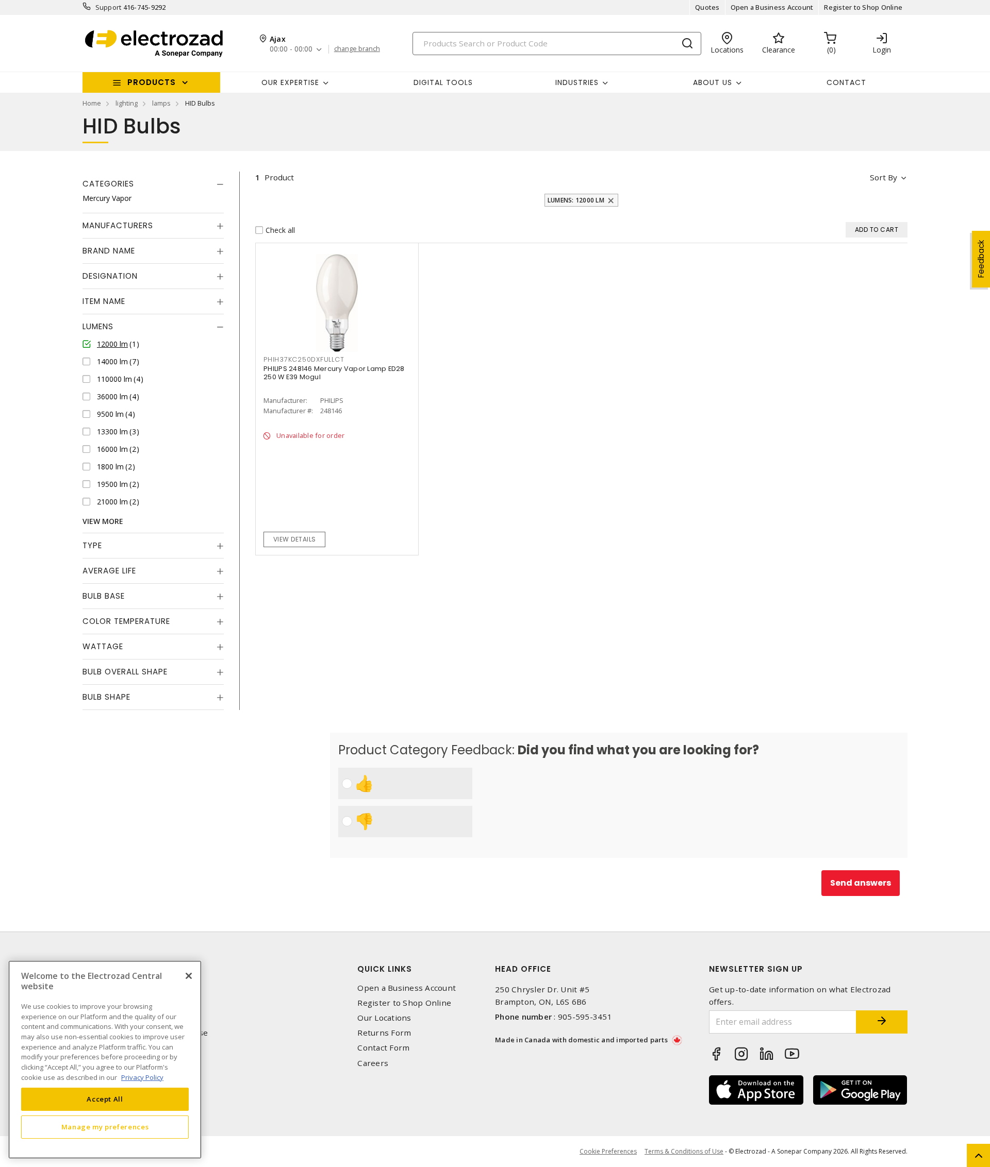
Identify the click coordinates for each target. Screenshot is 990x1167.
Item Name (103, 301)
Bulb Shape (106, 696)
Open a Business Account (772, 7)
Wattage (102, 646)
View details (294, 539)
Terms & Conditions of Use (684, 1151)
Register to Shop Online (863, 7)
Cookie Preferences (608, 1151)
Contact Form (383, 1048)
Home (91, 103)
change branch (357, 49)
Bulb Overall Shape (125, 671)
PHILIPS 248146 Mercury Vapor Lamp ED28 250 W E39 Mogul (334, 372)
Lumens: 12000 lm (576, 200)
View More (102, 521)
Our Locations (384, 1018)
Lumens (97, 326)
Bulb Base (103, 595)
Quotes (707, 7)
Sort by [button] (883, 177)
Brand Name (108, 250)
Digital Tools (443, 82)
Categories (108, 183)
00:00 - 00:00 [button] (291, 49)
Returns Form (384, 1033)
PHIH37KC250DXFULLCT (303, 359)
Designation (110, 275)
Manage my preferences (105, 1126)
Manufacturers (117, 225)
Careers (372, 1063)
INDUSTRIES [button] (577, 82)
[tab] (153, 184)
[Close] (188, 976)
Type (92, 545)
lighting (127, 103)
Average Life (109, 570)
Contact (846, 82)
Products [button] (151, 82)
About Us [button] (712, 82)
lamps (161, 103)
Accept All (105, 1099)
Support (108, 7)
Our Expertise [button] (290, 82)
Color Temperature (126, 621)
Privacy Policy (142, 1076)
